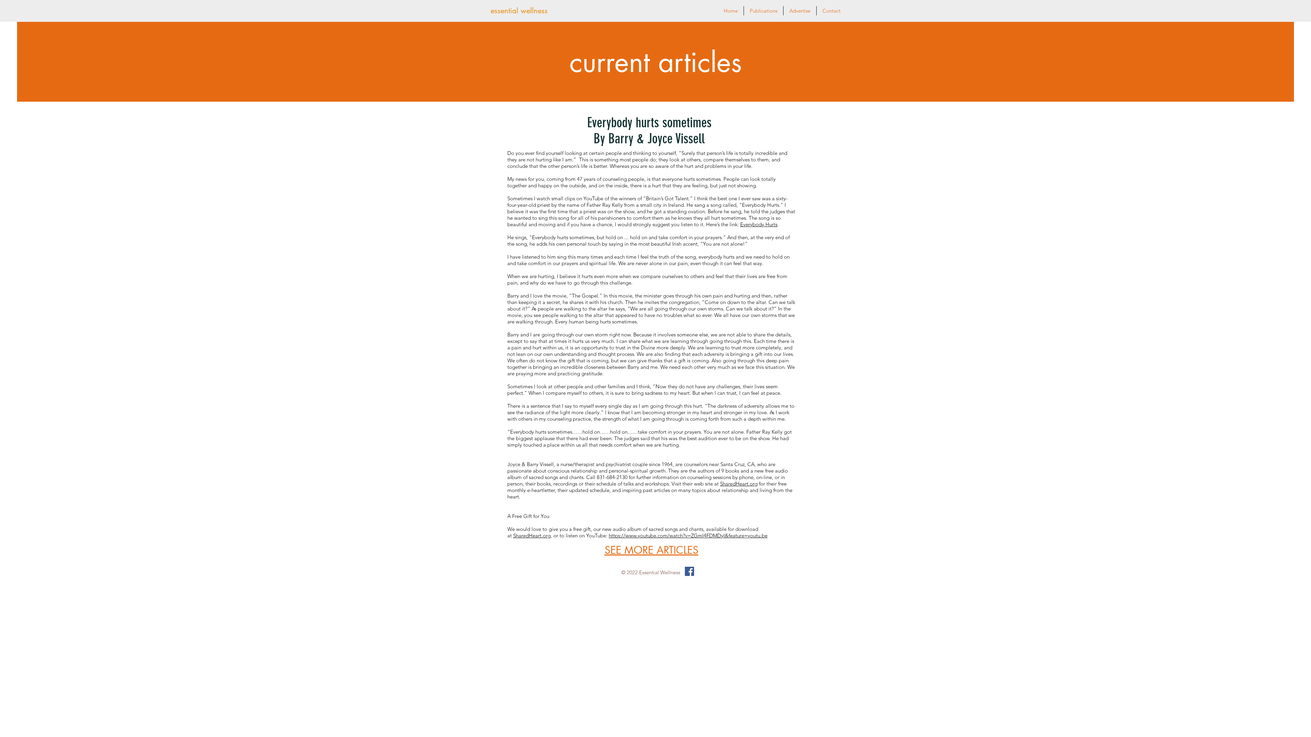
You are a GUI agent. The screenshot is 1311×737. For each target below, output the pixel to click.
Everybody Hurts (758, 224)
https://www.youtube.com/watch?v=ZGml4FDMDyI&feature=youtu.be (688, 535)
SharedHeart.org (739, 483)
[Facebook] (689, 571)
